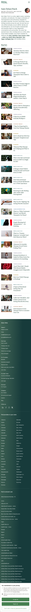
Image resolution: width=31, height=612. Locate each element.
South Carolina (19, 453)
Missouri (3, 482)
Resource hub (4, 364)
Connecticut (4, 435)
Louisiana (3, 464)
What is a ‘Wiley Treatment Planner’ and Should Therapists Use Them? (21, 213)
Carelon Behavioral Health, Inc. (8, 516)
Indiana (2, 453)
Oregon (18, 445)
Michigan (3, 474)
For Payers (3, 386)
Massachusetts (4, 472)
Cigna (2, 521)
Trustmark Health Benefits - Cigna (9, 545)
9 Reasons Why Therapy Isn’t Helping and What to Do (21, 148)
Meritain (3, 529)
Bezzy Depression (17, 37)
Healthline (14, 35)
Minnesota (3, 477)
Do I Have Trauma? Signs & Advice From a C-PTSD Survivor (21, 85)
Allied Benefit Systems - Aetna (8, 506)
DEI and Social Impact (6, 395)
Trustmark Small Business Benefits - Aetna (11, 547)
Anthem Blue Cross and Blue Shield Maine (11, 574)
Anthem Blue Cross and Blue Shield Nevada (11, 581)
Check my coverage (6, 351)
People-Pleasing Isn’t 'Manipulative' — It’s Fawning (19, 224)
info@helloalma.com (5, 334)
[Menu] (29, 2)
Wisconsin (18, 479)
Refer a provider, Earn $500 (7, 367)
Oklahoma (18, 443)
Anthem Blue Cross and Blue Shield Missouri (11, 576)
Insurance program (5, 362)
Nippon (2, 532)
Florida (2, 440)
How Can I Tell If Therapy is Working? (21, 278)
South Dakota (19, 456)
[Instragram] (9, 407)
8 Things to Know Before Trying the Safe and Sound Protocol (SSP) (21, 170)
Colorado (3, 432)
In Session (15, 70)
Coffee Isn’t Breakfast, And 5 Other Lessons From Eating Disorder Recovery (21, 299)
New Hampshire (20, 425)
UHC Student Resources (6, 558)
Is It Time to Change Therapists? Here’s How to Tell (21, 74)
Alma (10, 35)
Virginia (18, 469)
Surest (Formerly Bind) (6, 511)
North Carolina (19, 435)
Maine (2, 466)
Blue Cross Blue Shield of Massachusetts (10, 514)
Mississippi (3, 479)
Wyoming (18, 482)
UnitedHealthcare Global (6, 553)
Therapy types (4, 348)
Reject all (15, 604)
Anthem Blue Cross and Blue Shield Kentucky (11, 571)
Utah (17, 464)
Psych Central (22, 35)
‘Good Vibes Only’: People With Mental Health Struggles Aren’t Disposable (21, 268)
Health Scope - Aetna (6, 527)
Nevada (18, 422)
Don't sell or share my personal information (15, 608)
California (3, 430)
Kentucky (3, 461)
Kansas (3, 459)
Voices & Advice (17, 48)
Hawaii (2, 445)
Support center (4, 329)
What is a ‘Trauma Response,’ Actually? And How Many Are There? (20, 235)
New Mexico (19, 430)
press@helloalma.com (6, 337)
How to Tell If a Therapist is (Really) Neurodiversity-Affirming (21, 107)
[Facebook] (5, 407)
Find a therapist (4, 353)
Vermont (18, 466)
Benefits (3, 359)
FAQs (2, 332)
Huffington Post (9, 39)
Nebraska (18, 419)
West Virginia (19, 477)
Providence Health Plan (6, 542)
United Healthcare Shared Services (9, 555)
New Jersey (19, 427)
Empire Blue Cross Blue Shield (8, 508)
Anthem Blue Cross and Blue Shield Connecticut (12, 568)
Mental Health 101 (17, 155)
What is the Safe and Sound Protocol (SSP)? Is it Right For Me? (21, 159)
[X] (12, 407)
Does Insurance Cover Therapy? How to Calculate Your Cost (21, 310)
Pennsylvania (19, 448)
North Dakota (19, 438)
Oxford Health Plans (5, 540)
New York (18, 432)
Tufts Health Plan (5, 550)
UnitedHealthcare (5, 563)
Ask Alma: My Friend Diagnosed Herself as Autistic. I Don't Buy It (20, 96)
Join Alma (3, 370)
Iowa (2, 456)
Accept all (15, 599)
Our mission (4, 392)
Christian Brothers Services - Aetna (9, 519)
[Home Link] (4, 2)
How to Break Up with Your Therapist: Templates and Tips (21, 137)
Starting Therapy (18, 59)
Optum (2, 534)
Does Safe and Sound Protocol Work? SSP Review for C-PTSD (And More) (21, 181)
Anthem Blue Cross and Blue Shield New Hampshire (13, 579)
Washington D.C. (20, 474)
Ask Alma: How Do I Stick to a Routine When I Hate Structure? (21, 52)
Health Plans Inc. (5, 524)
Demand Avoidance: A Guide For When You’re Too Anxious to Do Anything (21, 257)
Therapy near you (5, 345)
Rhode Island (19, 451)
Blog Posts (4, 45)
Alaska (2, 422)
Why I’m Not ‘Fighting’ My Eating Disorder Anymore (21, 202)
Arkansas (3, 427)
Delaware (3, 438)
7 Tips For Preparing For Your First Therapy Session (21, 127)
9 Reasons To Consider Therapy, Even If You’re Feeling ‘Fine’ (20, 246)
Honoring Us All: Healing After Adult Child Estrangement (21, 192)
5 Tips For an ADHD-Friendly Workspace (19, 117)
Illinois (2, 451)
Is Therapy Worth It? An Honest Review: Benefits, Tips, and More (20, 63)
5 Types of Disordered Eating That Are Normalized (19, 288)
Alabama (3, 419)
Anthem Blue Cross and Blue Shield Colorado (11, 566)
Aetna (2, 501)
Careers (3, 398)
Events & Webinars (5, 375)
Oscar (2, 537)
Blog (2, 400)
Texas (17, 461)
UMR (2, 560)
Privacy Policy (16, 591)
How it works (4, 343)
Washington (19, 472)
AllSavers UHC (4, 503)
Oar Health (9, 37)
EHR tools (3, 381)
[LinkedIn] (2, 407)
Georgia (3, 443)
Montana (3, 485)
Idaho (2, 448)
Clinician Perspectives (19, 209)
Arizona (3, 425)
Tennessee (18, 459)
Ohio (17, 440)
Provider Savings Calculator (7, 378)
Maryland (3, 469)
